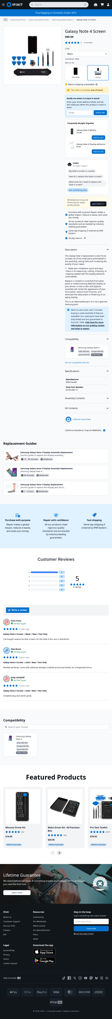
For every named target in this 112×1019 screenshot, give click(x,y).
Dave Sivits (16, 620)
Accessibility (8, 950)
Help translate (9, 978)
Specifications (72, 371)
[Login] (108, 4)
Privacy (6, 954)
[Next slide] (59, 852)
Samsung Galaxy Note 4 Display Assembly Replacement (46, 452)
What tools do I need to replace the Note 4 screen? (85, 183)
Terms (6, 959)
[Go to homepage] (16, 4)
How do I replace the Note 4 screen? (85, 176)
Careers (6, 930)
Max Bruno (16, 649)
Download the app (43, 945)
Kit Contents (71, 408)
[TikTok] (63, 978)
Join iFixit (98, 204)
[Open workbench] (95, 4)
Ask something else (78, 190)
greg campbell (17, 677)
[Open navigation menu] (3, 4)
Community (38, 917)
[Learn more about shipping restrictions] (96, 84)
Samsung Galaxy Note (39, 19)
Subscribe (91, 928)
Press (35, 934)
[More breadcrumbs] (5, 19)
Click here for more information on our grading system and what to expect (87, 325)
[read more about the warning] (104, 430)
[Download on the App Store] (44, 951)
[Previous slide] (52, 852)
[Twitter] (74, 978)
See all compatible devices (77, 362)
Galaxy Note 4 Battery (86, 130)
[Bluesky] (96, 978)
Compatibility (72, 339)
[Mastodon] (91, 978)
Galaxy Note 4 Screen (86, 19)
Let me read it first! (85, 933)
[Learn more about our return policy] (85, 238)
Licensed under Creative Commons (63, 1011)
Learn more (17, 892)
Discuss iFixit (9, 925)
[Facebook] (69, 978)
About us (7, 917)
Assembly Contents (75, 398)
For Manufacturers (41, 930)
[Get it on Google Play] (44, 960)
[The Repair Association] (107, 978)
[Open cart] (102, 4)
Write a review (19, 610)
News (35, 939)
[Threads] (101, 978)
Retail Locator (39, 925)
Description (71, 249)
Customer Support (11, 921)
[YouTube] (85, 978)
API (4, 934)
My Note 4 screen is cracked (82, 171)
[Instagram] (80, 978)
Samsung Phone (18, 19)
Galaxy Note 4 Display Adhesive (90, 144)
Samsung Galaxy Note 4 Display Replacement (41, 484)
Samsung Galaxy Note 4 (62, 19)
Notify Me (100, 112)
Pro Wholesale (39, 921)
